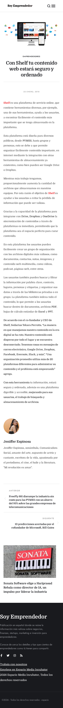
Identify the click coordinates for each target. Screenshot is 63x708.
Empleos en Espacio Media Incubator (24, 669)
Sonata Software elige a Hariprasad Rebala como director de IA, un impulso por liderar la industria (28, 587)
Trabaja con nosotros (13, 664)
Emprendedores (31, 56)
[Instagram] (14, 655)
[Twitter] (8, 655)
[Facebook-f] (1, 655)
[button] (48, 5)
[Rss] (21, 655)
